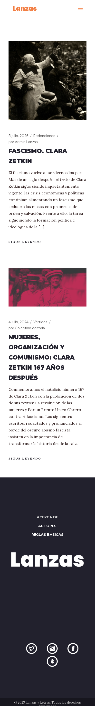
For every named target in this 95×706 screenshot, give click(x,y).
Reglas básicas (47, 534)
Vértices (40, 322)
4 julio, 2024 (18, 322)
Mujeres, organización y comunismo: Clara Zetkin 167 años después (42, 357)
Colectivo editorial (27, 328)
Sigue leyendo (25, 242)
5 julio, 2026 (18, 135)
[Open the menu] (80, 8)
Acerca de (47, 517)
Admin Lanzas (23, 141)
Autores (47, 526)
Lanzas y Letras (38, 702)
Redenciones (44, 135)
